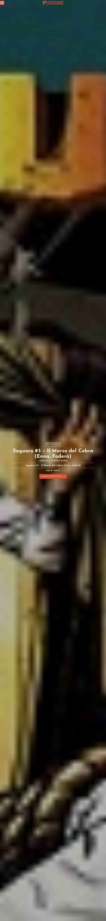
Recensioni (53, 444)
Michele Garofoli (60, 460)
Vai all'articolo (51, 476)
